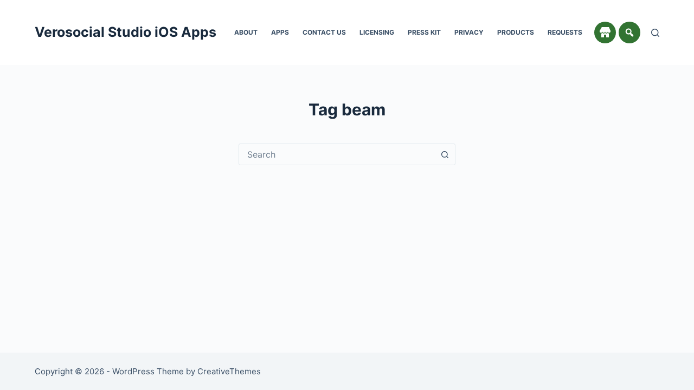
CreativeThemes (229, 371)
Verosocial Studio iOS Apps (125, 32)
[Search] (655, 33)
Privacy (469, 32)
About (246, 32)
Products (515, 32)
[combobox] (336, 154)
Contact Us (324, 32)
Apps (280, 32)
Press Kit (424, 32)
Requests (565, 32)
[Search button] (444, 154)
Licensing (376, 32)
